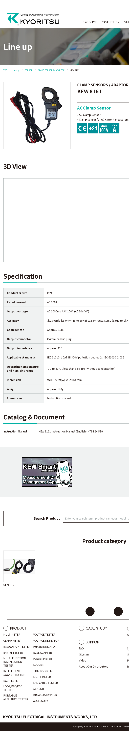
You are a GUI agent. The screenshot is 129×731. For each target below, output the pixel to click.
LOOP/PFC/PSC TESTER (12, 688)
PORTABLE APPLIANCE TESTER (15, 697)
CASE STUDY (110, 22)
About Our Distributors (93, 666)
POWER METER (42, 658)
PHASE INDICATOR (44, 646)
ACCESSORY (40, 701)
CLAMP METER (12, 640)
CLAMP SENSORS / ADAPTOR (51, 70)
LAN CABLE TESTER (45, 682)
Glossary (84, 654)
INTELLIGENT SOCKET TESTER (14, 672)
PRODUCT (89, 22)
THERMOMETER (43, 670)
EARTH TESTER (13, 652)
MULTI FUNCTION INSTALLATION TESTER (14, 661)
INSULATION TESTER (16, 646)
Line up (16, 70)
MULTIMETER (11, 634)
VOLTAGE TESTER (44, 634)
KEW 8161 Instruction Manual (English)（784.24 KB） (71, 431)
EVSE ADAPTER (42, 652)
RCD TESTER (11, 680)
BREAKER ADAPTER (45, 695)
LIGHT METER (42, 676)
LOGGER (38, 664)
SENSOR (29, 70)
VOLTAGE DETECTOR (46, 640)
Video (82, 660)
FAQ (81, 648)
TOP (5, 70)
